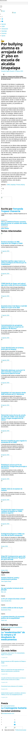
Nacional (3, 24)
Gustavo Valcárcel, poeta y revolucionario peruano (10, 578)
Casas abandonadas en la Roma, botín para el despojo (12, 348)
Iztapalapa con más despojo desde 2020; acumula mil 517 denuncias (13, 393)
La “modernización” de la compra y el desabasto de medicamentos (13, 636)
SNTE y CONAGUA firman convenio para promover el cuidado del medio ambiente (14, 223)
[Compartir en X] (3, 74)
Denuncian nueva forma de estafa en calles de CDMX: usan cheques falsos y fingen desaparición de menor (13, 417)
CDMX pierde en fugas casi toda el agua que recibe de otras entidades (13, 284)
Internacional (4, 28)
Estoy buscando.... (4, 0)
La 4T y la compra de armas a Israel (13, 599)
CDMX (3, 26)
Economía (3, 33)
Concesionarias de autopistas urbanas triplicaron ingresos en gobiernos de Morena (12, 326)
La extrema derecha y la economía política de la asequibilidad (12, 617)
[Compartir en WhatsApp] (5, 74)
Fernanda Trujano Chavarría (8, 71)
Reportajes (4, 31)
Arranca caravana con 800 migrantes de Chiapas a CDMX (12, 242)
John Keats (5, 228)
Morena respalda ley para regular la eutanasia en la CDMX (14, 441)
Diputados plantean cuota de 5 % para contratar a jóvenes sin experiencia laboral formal (13, 371)
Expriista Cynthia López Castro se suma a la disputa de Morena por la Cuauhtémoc (13, 262)
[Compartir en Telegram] (3, 193)
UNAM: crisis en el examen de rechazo (11, 489)
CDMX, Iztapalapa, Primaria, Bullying (16, 184)
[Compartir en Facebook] (1, 74)
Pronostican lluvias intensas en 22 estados (12, 686)
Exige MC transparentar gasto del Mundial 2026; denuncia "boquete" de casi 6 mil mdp (13, 557)
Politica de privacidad (20, 730)
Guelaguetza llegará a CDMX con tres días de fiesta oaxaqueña (12, 534)
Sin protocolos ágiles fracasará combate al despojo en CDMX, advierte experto (12, 511)
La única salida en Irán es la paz (12, 608)
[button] (3, 39)
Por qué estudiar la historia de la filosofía (12, 589)
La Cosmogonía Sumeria (14, 707)
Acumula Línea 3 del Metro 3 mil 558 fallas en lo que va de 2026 (14, 307)
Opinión (3, 35)
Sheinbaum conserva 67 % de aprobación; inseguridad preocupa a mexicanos (14, 466)
